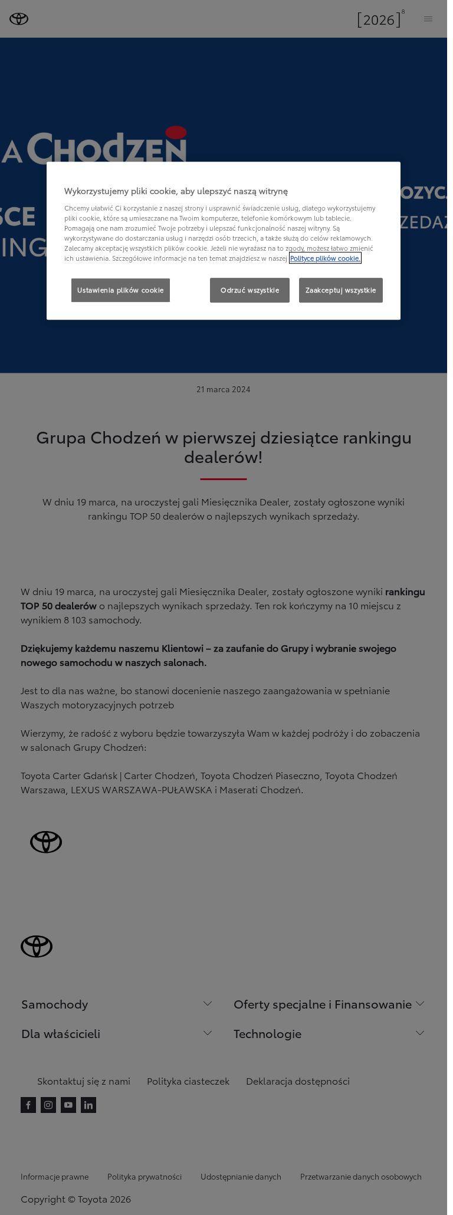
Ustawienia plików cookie (120, 289)
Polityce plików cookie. (325, 257)
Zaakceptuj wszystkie (341, 289)
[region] (224, 241)
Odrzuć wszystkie (250, 289)
